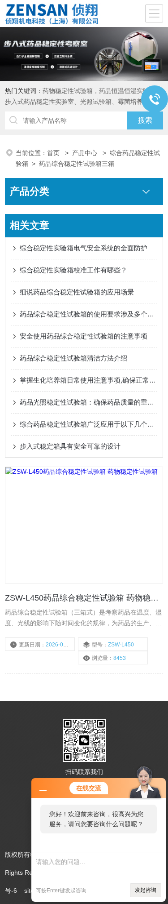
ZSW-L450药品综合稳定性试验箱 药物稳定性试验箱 (84, 597)
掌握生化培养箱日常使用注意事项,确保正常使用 (88, 380)
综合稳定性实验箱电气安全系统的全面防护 (83, 248)
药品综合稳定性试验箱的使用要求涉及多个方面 (88, 314)
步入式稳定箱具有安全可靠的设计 (70, 446)
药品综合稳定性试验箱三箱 (76, 163)
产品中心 (85, 152)
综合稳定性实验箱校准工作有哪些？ (73, 270)
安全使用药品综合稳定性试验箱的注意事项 (83, 336)
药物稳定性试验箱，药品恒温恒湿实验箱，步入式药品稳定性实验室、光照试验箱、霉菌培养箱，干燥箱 (83, 101)
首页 (54, 152)
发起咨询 (145, 890)
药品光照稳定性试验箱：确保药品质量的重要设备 (88, 402)
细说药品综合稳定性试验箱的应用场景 (77, 292)
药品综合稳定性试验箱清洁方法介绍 (73, 358)
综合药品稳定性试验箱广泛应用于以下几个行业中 (88, 424)
